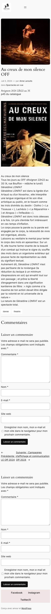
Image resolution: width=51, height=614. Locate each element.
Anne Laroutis (26, 81)
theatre (17, 311)
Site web (6, 413)
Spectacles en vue (14, 85)
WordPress (26, 608)
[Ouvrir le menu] (25, 7)
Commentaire (9, 354)
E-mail (5, 400)
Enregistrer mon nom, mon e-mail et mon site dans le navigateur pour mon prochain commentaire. (25, 431)
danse (6, 311)
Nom (4, 386)
